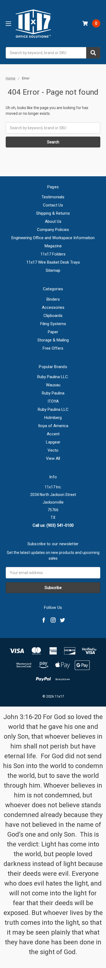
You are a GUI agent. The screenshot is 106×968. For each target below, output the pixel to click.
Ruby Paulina (53, 393)
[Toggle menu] (8, 23)
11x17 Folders (53, 254)
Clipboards (53, 315)
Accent (53, 433)
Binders (53, 299)
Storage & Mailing (53, 340)
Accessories (53, 307)
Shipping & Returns (53, 213)
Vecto (53, 450)
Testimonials (53, 197)
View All (53, 458)
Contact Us (53, 205)
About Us (53, 221)
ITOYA (53, 401)
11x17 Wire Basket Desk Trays (53, 262)
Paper (53, 331)
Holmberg (53, 417)
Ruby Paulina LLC (53, 409)
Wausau (53, 385)
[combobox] (53, 52)
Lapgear (53, 442)
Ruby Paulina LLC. (53, 376)
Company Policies (53, 229)
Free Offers (53, 348)
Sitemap (53, 270)
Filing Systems (53, 323)
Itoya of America (53, 425)
